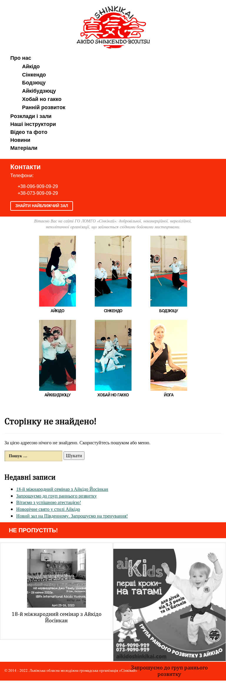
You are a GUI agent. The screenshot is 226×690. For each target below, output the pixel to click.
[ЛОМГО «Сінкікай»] (113, 26)
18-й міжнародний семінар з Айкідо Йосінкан (62, 489)
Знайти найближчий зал (41, 206)
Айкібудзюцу (39, 91)
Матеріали (23, 148)
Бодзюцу (34, 83)
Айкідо (31, 66)
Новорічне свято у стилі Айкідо (48, 509)
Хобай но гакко (42, 99)
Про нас (20, 58)
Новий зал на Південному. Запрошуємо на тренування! (72, 516)
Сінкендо (34, 75)
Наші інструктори (33, 124)
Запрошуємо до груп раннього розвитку (56, 496)
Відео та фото (28, 132)
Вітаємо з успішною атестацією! (48, 502)
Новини (20, 140)
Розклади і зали (30, 116)
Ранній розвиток (43, 107)
